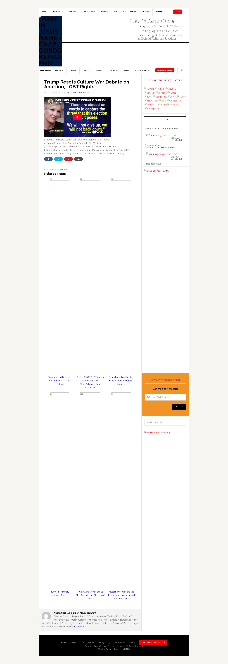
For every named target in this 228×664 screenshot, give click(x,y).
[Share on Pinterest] (68, 159)
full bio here (78, 626)
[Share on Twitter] (58, 159)
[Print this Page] (78, 159)
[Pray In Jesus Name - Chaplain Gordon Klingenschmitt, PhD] (50, 41)
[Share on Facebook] (48, 159)
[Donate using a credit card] (161, 135)
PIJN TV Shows (61, 169)
